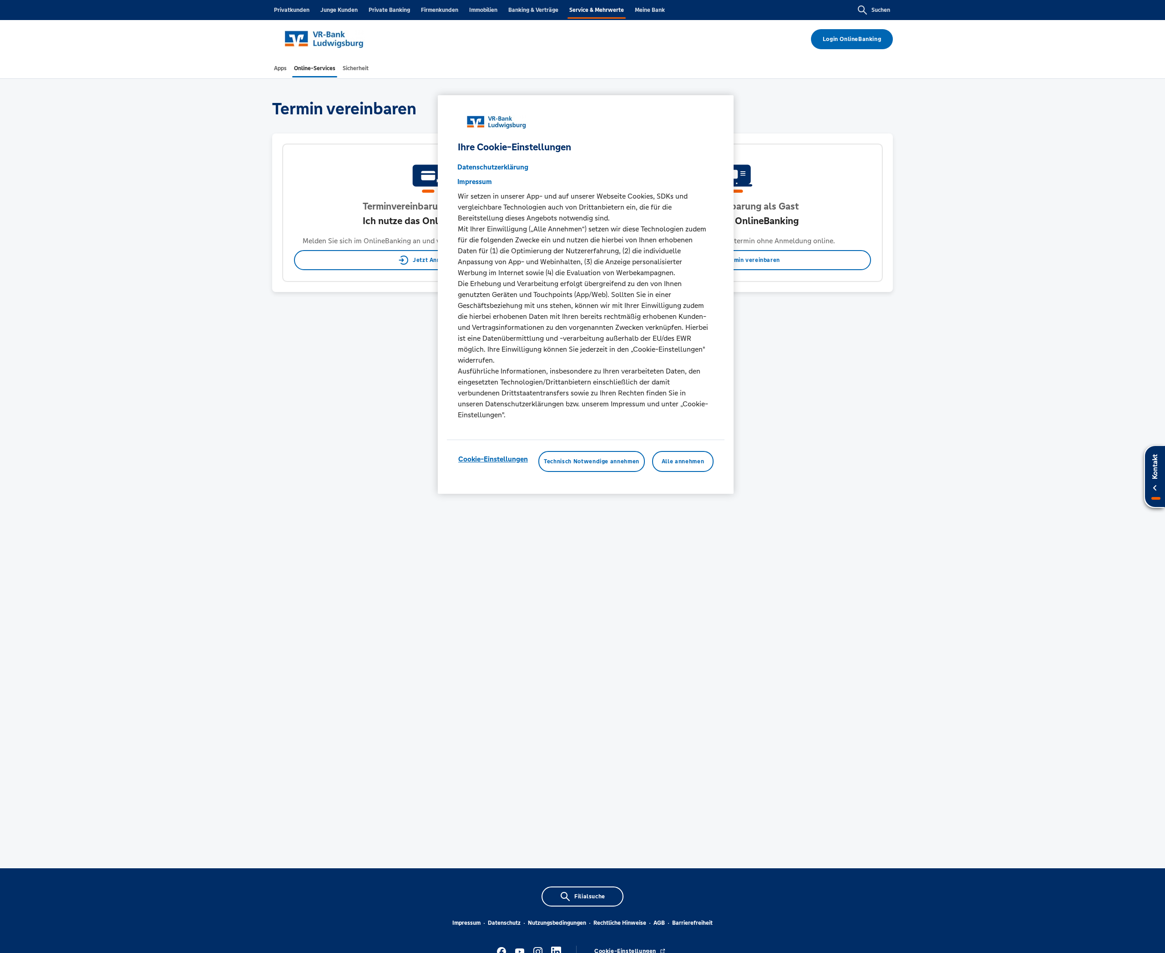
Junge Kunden (339, 10)
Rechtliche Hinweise (619, 923)
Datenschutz (504, 923)
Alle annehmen (683, 461)
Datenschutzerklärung (492, 167)
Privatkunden (291, 10)
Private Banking (389, 10)
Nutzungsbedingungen (557, 923)
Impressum (466, 923)
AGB (659, 923)
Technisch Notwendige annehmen (591, 461)
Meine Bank (650, 10)
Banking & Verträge (533, 10)
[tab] (280, 68)
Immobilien (483, 10)
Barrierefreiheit (692, 923)
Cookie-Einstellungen (493, 459)
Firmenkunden (439, 10)
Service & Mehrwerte (596, 10)
